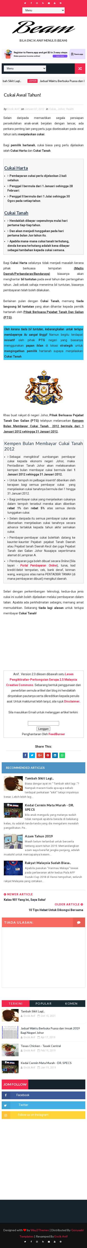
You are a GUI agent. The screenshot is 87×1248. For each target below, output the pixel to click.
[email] (49, 3)
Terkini (15, 1003)
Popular (43, 1003)
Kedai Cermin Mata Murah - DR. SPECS (49, 807)
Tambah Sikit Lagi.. (39, 778)
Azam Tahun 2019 (39, 836)
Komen (71, 1003)
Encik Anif (61, 1236)
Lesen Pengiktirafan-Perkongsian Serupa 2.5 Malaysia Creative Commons (41, 679)
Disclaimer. (72, 701)
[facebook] (31, 3)
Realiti (70, 109)
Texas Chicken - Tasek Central (41, 1046)
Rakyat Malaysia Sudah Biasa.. (48, 863)
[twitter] (25, 3)
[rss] (43, 3)
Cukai (52, 109)
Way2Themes (40, 1230)
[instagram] (37, 3)
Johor (25, 81)
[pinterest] (60, 3)
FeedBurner (57, 734)
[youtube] (55, 3)
